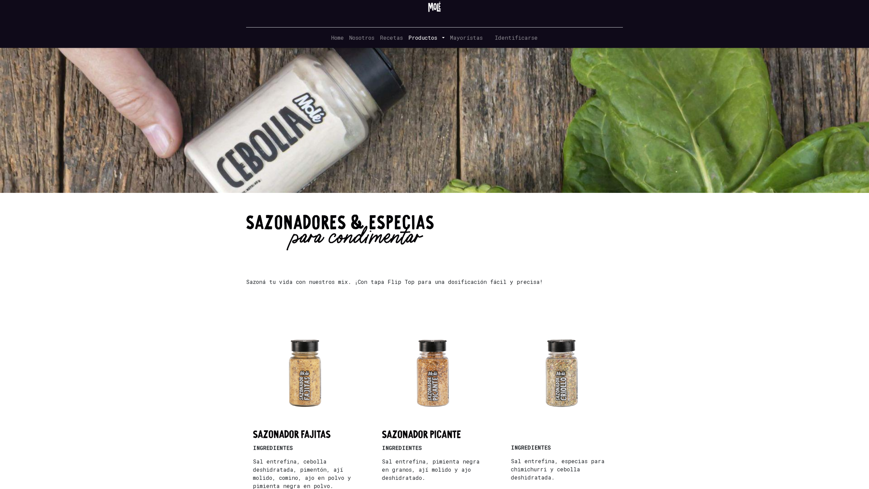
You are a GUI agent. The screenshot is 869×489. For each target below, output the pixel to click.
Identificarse (516, 37)
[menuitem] (338, 37)
